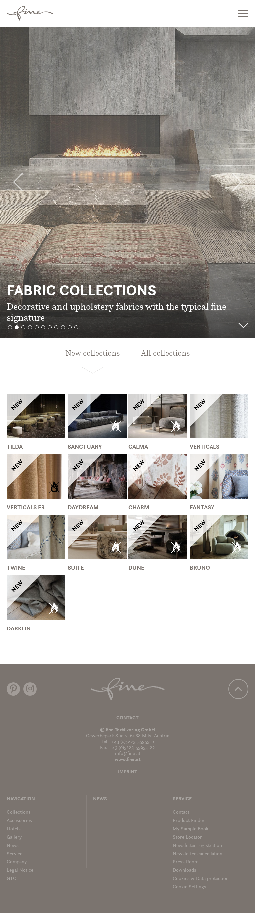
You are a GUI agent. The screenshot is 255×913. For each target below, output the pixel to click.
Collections (19, 812)
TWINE (16, 568)
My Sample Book (190, 829)
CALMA (138, 447)
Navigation (21, 799)
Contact (127, 718)
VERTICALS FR (26, 508)
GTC (11, 878)
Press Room (185, 862)
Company (17, 862)
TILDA (15, 447)
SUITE (76, 568)
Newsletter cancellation (197, 854)
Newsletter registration (197, 845)
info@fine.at (127, 753)
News (13, 845)
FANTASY (202, 508)
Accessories (19, 820)
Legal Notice (20, 870)
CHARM (138, 508)
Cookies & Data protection (201, 878)
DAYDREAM (83, 508)
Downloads (184, 870)
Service (14, 854)
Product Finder (189, 820)
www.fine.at (128, 759)
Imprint (127, 772)
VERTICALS (204, 447)
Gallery (14, 837)
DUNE (136, 568)
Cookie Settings (189, 887)
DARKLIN (19, 629)
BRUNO (200, 568)
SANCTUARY (85, 447)
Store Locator (187, 837)
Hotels (14, 829)
